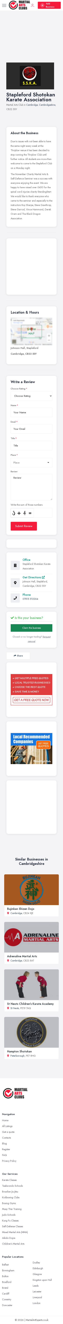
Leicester (37, 1291)
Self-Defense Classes (12, 1226)
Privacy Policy (9, 1161)
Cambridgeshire (47, 105)
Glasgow (37, 1274)
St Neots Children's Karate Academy (30, 1004)
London (36, 1303)
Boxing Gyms (9, 1203)
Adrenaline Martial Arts (22, 956)
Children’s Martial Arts (13, 1244)
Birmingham (8, 1270)
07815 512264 (30, 599)
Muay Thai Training (12, 1209)
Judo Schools (8, 1215)
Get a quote (8, 1132)
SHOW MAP (31, 331)
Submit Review (23, 526)
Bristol (5, 1288)
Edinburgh (38, 1268)
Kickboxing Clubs (10, 1197)
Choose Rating (18, 388)
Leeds (35, 1285)
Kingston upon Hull (42, 1280)
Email (13, 421)
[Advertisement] (31, 40)
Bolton (5, 1276)
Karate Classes (9, 1180)
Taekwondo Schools (12, 1186)
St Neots (14, 1008)
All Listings (7, 1126)
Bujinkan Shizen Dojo (20, 909)
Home (5, 1120)
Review (14, 471)
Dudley (36, 1262)
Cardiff (5, 1293)
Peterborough (17, 1055)
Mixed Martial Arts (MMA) (15, 1232)
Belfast (5, 1264)
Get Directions (32, 577)
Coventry (6, 1299)
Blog (4, 1143)
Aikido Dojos (8, 1238)
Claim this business (31, 628)
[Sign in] (32, 5)
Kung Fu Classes (10, 1220)
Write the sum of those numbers (27, 505)
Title (13, 438)
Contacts (6, 1137)
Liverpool (37, 1297)
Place (13, 455)
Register (6, 1149)
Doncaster (7, 1305)
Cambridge (32, 105)
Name (13, 405)
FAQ (4, 1155)
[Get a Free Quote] (31, 689)
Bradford (6, 1282)
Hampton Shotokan (19, 1051)
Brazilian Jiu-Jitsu (10, 1191)
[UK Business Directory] (31, 748)
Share (20, 655)
